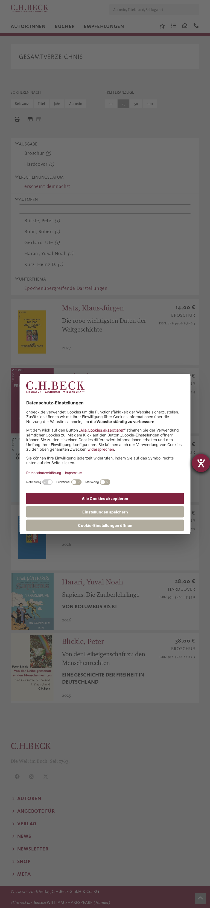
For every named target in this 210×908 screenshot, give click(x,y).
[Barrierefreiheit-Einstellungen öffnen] (201, 463)
